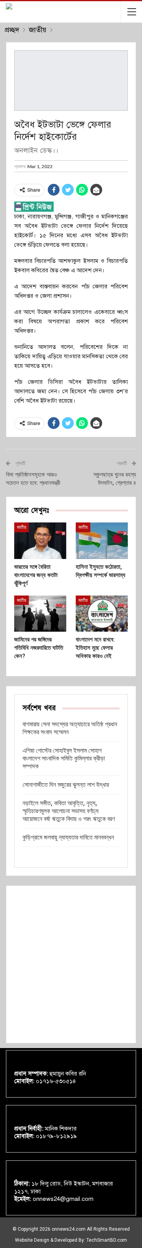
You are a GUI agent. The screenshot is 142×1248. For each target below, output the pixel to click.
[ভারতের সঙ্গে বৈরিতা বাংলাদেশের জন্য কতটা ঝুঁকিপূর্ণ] (40, 540)
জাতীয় (21, 527)
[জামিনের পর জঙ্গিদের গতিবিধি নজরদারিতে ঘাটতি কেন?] (40, 614)
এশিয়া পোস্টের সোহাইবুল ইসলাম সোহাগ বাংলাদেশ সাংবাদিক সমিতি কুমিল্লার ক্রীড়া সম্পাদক (63, 758)
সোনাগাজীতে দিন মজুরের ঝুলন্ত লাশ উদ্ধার (65, 784)
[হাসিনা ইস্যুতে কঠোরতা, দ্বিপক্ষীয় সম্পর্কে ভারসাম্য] (102, 540)
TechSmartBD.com (106, 1240)
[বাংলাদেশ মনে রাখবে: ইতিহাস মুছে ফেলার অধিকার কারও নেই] (102, 614)
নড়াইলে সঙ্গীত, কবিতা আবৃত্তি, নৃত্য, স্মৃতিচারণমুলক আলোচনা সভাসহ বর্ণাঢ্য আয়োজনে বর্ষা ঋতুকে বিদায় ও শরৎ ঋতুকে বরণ (68, 811)
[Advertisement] (71, 964)
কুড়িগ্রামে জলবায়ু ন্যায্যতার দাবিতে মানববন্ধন (68, 837)
